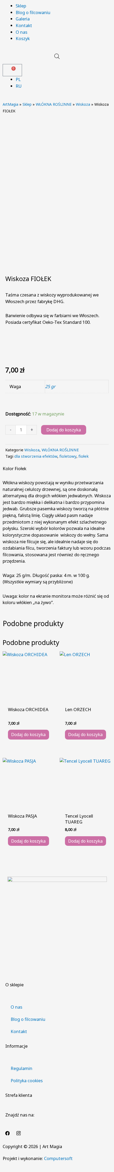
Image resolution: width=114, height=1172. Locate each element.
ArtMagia (10, 104)
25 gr (50, 386)
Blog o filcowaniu (33, 12)
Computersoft (58, 1158)
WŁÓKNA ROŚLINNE (54, 104)
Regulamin (21, 1068)
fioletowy (67, 456)
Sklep (21, 6)
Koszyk (23, 38)
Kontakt (24, 25)
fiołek (83, 456)
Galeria (23, 19)
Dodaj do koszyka (63, 430)
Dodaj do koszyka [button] (28, 734)
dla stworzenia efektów (35, 456)
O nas (21, 32)
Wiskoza (83, 104)
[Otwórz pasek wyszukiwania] (57, 56)
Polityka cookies (27, 1080)
